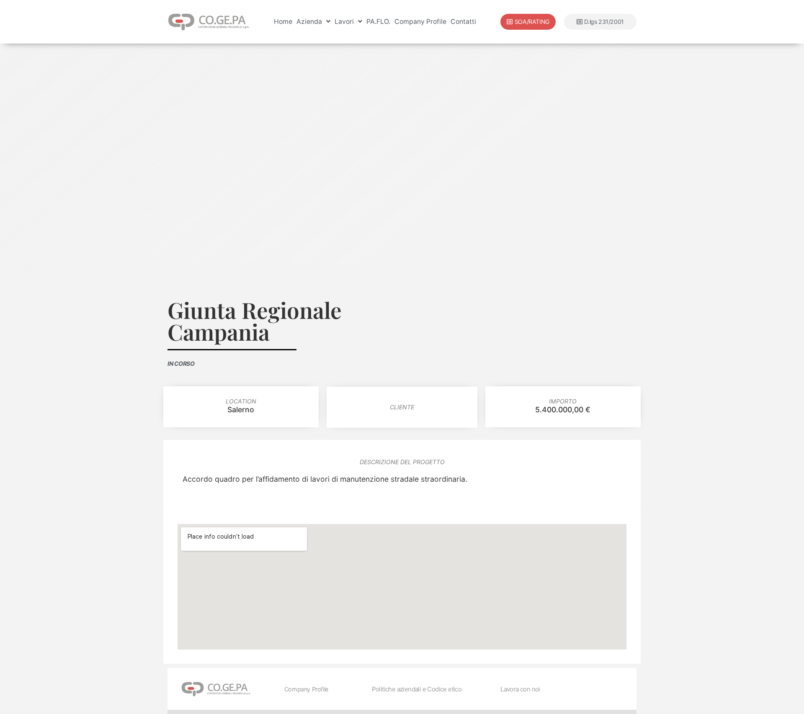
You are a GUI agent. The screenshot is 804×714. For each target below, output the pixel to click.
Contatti (463, 22)
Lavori (344, 22)
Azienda (309, 22)
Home (283, 22)
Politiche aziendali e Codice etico (417, 689)
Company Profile (420, 22)
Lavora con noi (520, 689)
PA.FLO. (378, 22)
